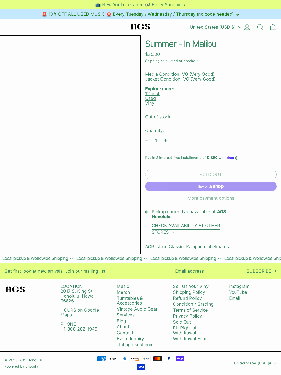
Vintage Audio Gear (137, 309)
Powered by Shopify (21, 366)
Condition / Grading (193, 304)
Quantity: (154, 130)
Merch (123, 292)
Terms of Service (190, 310)
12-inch (152, 93)
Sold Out (182, 322)
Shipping (152, 61)
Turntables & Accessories (130, 301)
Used (150, 98)
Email (234, 298)
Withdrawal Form (190, 338)
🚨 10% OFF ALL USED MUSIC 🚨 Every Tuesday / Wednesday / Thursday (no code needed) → (140, 14)
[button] (260, 27)
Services (126, 315)
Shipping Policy (189, 292)
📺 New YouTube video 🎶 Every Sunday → (140, 4)
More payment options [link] (210, 198)
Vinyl (150, 103)
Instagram (239, 286)
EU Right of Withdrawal (184, 330)
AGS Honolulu (30, 360)
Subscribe (259, 271)
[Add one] (165, 141)
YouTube (238, 292)
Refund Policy (187, 298)
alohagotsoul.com (135, 344)
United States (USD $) (213, 27)
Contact (125, 332)
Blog (121, 321)
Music (123, 286)
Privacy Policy (187, 316)
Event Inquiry (130, 338)
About (123, 326)
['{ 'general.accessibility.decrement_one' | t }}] (147, 141)
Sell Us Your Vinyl (191, 286)
